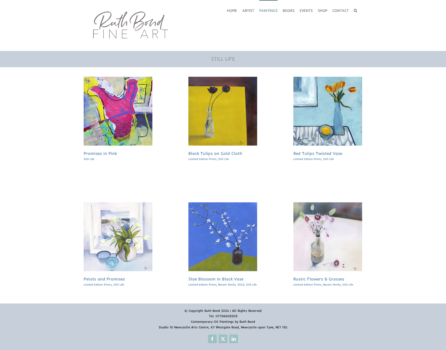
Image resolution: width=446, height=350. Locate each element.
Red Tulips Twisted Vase (317, 153)
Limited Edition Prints (202, 159)
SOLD (240, 284)
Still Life (89, 159)
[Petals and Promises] (118, 205)
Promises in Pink (100, 153)
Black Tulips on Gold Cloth (215, 153)
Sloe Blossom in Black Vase (215, 279)
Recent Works (227, 284)
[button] (355, 10)
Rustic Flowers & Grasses (318, 279)
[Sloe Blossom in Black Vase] (222, 205)
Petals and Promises (104, 279)
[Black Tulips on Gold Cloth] (222, 79)
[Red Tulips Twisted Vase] (327, 79)
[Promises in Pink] (118, 79)
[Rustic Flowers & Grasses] (327, 205)
